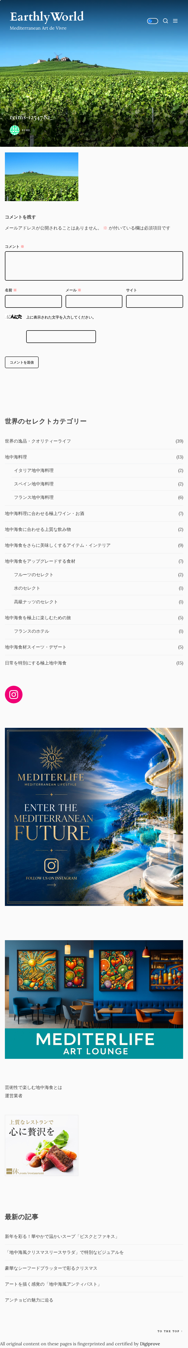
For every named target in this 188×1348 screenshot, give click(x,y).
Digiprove (150, 1344)
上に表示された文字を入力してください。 (61, 317)
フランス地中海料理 (34, 497)
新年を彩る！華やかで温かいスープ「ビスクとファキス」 (62, 1236)
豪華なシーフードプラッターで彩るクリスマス (51, 1268)
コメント (14, 246)
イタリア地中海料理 (34, 470)
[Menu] (175, 21)
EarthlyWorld (47, 17)
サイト (131, 290)
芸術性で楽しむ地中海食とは (33, 1087)
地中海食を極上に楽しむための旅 (38, 617)
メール (73, 290)
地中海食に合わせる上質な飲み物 (38, 529)
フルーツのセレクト (34, 574)
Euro (26, 130)
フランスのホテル (31, 631)
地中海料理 (16, 457)
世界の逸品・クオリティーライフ (38, 441)
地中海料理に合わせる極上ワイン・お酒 (44, 513)
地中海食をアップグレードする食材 (40, 561)
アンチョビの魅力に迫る (29, 1300)
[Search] (165, 21)
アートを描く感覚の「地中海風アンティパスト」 (53, 1284)
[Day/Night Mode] (153, 21)
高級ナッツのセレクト (36, 602)
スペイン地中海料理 (34, 484)
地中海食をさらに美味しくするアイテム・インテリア (58, 545)
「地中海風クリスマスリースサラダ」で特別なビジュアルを (64, 1252)
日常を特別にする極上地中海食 (36, 663)
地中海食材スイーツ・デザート (36, 647)
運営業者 (14, 1095)
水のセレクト (27, 588)
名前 (11, 290)
